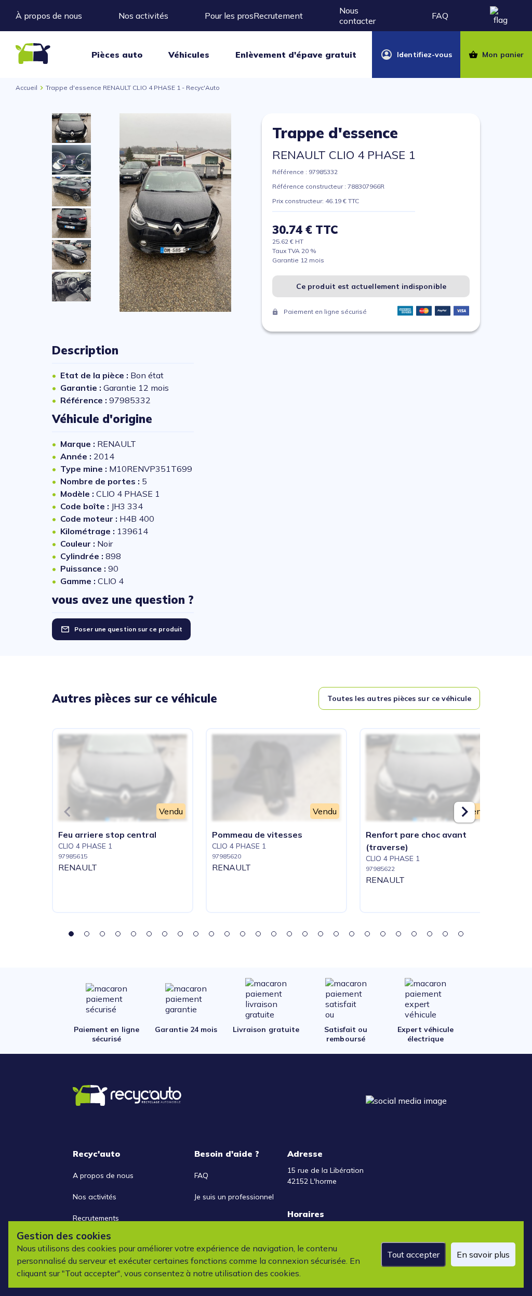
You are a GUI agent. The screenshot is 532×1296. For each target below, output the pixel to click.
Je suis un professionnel (234, 1196)
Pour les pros (229, 15)
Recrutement (278, 15)
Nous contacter (357, 15)
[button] (71, 933)
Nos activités (143, 15)
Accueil (26, 87)
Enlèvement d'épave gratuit (295, 54)
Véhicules (188, 54)
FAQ (440, 15)
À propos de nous (49, 15)
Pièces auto (116, 54)
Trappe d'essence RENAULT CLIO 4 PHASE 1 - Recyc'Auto (133, 87)
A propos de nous (103, 1175)
